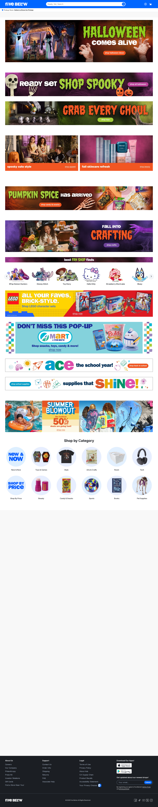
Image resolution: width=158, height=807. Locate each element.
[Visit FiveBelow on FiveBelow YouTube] (143, 800)
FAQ (44, 778)
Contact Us (46, 764)
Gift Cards (9, 782)
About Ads (83, 771)
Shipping (45, 771)
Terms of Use (85, 764)
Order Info (46, 768)
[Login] (145, 4)
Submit (148, 782)
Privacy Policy (85, 768)
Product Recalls (85, 778)
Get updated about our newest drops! (132, 777)
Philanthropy (10, 771)
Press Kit (8, 775)
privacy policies (124, 789)
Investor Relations (12, 778)
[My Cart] (150, 4)
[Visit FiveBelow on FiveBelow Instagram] (151, 800)
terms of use (147, 787)
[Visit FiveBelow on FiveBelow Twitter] (147, 800)
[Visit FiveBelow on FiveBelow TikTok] (139, 800)
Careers (8, 764)
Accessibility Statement (88, 782)
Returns (45, 775)
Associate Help (48, 782)
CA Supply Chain (86, 775)
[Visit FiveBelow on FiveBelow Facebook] (135, 800)
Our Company (11, 768)
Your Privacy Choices (88, 785)
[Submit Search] (123, 4)
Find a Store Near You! (14, 785)
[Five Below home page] (16, 4)
